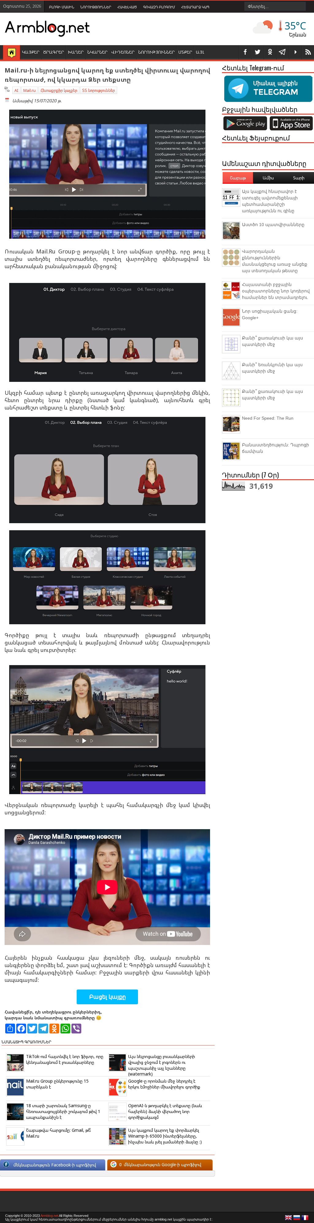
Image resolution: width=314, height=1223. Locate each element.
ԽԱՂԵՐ (76, 52)
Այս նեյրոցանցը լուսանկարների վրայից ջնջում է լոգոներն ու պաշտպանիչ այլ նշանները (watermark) (161, 1065)
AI (16, 90)
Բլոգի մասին (61, 7)
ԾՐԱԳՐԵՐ (53, 52)
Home (11, 53)
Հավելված (127, 7)
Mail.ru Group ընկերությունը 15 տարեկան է (57, 1084)
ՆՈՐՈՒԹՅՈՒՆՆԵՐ (156, 52)
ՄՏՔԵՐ (185, 52)
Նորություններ (95, 7)
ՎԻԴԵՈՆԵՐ (123, 52)
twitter (257, 52)
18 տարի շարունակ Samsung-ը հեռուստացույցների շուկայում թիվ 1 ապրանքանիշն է (63, 1111)
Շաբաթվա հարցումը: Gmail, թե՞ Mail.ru (58, 1133)
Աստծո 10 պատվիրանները (273, 224)
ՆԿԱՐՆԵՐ (97, 52)
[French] (305, 1219)
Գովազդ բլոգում (159, 7)
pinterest (270, 52)
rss (308, 52)
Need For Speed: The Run (267, 418)
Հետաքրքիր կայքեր (58, 90)
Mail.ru (29, 90)
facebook (245, 52)
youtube (295, 52)
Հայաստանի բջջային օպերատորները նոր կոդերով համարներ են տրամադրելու (276, 291)
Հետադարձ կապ (195, 7)
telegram (283, 52)
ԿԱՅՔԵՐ (31, 52)
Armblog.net (49, 1215)
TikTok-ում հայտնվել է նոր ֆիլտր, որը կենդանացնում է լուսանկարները (64, 1059)
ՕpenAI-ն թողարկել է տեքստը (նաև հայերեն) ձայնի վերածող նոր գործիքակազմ (165, 1111)
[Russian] (297, 1219)
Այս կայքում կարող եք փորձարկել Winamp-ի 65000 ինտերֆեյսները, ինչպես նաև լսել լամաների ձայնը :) (165, 1136)
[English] (288, 1219)
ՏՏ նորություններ (98, 90)
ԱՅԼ (200, 52)
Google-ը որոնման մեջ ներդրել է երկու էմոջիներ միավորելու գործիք (164, 1084)
